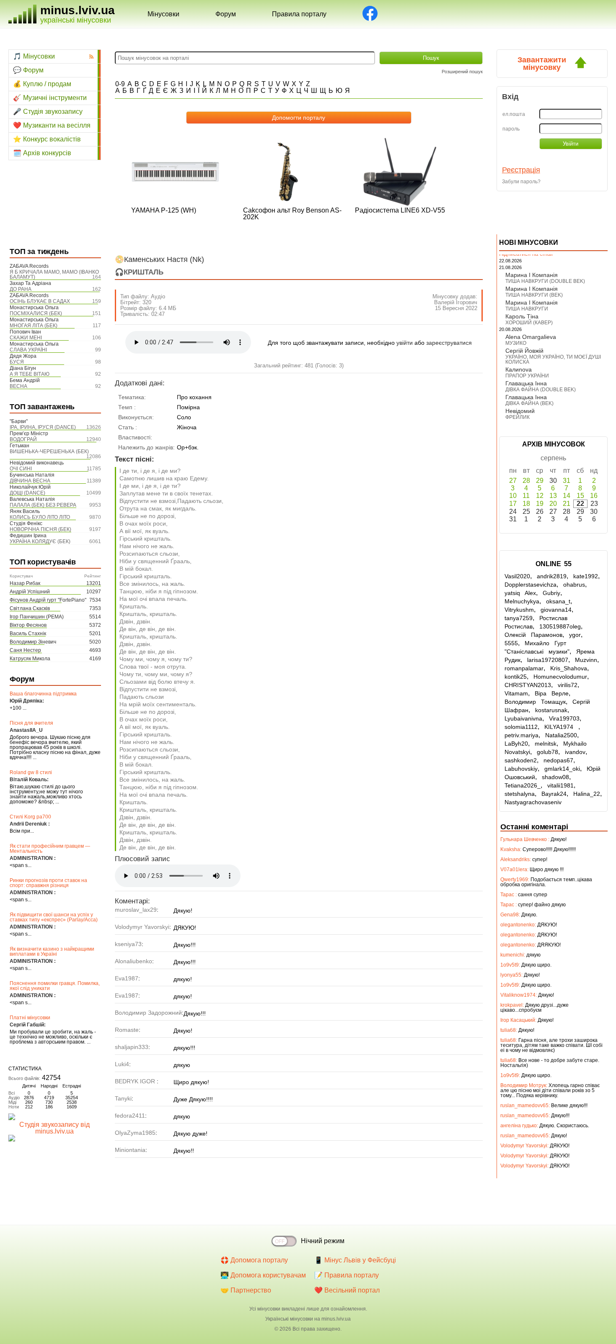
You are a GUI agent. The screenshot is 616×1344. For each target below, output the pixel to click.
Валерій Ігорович (455, 302)
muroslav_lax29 (136, 909)
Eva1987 (126, 978)
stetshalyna (520, 793)
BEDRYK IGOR (136, 1081)
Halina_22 (586, 793)
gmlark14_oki (562, 768)
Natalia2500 (561, 735)
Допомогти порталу (298, 117)
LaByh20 (516, 743)
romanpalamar (524, 668)
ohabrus (574, 584)
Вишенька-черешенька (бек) (49, 451)
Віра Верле (552, 693)
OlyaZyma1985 (135, 1132)
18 (526, 503)
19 (540, 503)
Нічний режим (322, 1240)
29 (540, 480)
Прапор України (527, 376)
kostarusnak (551, 710)
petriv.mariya (521, 735)
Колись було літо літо (40, 517)
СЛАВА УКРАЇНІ (28, 350)
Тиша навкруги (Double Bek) (545, 281)
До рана (20, 289)
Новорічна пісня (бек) (40, 529)
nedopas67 (558, 760)
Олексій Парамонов (533, 634)
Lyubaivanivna (523, 718)
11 (526, 495)
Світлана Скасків (30, 608)
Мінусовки (163, 14)
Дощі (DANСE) (27, 493)
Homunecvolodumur (560, 676)
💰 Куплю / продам (42, 83)
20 (553, 503)
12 (540, 495)
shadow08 (555, 777)
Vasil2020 (517, 576)
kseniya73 (128, 944)
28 (526, 480)
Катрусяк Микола (30, 659)
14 (566, 495)
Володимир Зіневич (33, 642)
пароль (511, 128)
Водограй (23, 439)
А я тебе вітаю (29, 374)
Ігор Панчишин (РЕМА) (37, 617)
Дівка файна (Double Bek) (540, 389)
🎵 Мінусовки (34, 56)
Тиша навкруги (526, 309)
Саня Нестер (25, 650)
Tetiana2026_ (523, 785)
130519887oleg (560, 626)
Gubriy (551, 593)
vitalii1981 (560, 785)
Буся (17, 362)
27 (513, 480)
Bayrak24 (554, 793)
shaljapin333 (131, 1047)
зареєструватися (449, 342)
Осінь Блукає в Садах (40, 301)
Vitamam (516, 693)
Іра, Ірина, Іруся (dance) (43, 427)
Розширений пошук (462, 71)
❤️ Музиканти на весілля (52, 125)
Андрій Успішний (30, 592)
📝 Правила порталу (346, 1275)
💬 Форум (28, 70)
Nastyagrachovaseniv (533, 802)
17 (513, 503)
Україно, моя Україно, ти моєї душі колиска (553, 359)
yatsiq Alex (520, 593)
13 (553, 495)
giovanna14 (556, 609)
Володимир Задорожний (148, 1012)
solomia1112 (521, 726)
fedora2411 (130, 1115)
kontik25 (516, 676)
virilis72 (567, 685)
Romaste (127, 1029)
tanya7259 (519, 618)
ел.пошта (513, 114)
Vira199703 (564, 718)
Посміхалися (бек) (36, 313)
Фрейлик (517, 417)
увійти (404, 342)
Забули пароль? (521, 182)
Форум (225, 14)
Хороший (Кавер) (529, 323)
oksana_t (558, 601)
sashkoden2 (521, 760)
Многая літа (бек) (33, 325)
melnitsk (545, 743)
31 (566, 480)
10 (513, 495)
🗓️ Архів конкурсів (42, 152)
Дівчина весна (30, 481)
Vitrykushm (519, 609)
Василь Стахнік (28, 633)
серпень (553, 458)
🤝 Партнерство (245, 1290)
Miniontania (130, 1150)
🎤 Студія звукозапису (48, 111)
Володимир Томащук (535, 701)
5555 (511, 643)
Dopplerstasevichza (530, 584)
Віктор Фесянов (28, 625)
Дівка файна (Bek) (529, 403)
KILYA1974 (561, 726)
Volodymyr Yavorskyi (142, 926)
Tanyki (123, 1098)
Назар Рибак (25, 583)
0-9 (120, 83)
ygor (575, 634)
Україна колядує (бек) (40, 541)
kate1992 (585, 576)
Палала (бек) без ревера (43, 505)
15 (580, 495)
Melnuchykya (522, 601)
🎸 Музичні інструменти (50, 97)
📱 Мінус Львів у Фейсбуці (355, 1260)
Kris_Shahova (568, 668)
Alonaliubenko (133, 961)
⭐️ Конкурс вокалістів (47, 139)
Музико (515, 343)
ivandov (575, 752)
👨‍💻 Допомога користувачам (263, 1275)
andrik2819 (552, 576)
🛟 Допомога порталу (254, 1260)
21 (566, 503)
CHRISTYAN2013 (528, 685)
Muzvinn (586, 660)
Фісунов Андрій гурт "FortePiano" (48, 600)
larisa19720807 (547, 660)
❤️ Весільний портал (347, 1290)
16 (594, 495)
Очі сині (21, 469)
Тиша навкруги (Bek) (534, 295)
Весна (18, 386)
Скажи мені (26, 338)
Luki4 (122, 1064)
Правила (299, 14)
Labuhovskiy (521, 768)
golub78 (547, 752)
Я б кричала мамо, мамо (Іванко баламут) (54, 274)
